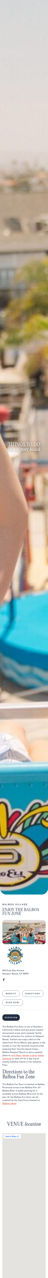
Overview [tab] (11, 1017)
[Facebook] (3, 980)
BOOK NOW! (13, 1002)
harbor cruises (29, 1055)
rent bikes (16, 1055)
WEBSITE (11, 994)
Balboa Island (9, 1103)
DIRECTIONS (32, 994)
